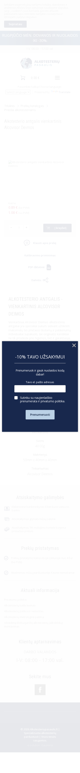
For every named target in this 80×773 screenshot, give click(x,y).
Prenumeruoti (40, 415)
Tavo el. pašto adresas (40, 382)
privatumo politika (52, 401)
